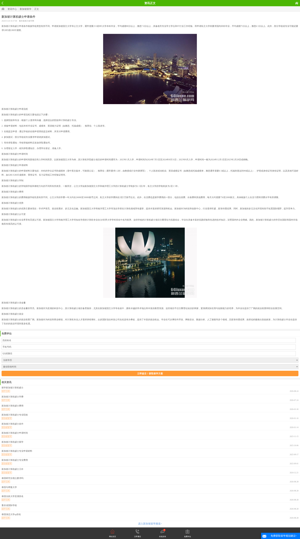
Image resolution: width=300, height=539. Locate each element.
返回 (2, 3)
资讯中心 (12, 9)
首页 (296, 3)
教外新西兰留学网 (26, 21)
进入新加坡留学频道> (150, 523)
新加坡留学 (25, 9)
